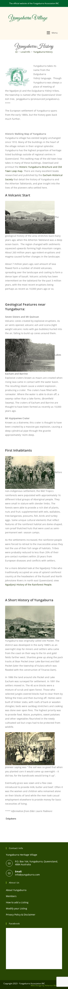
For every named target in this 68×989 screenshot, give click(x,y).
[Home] (16, 51)
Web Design (36, 985)
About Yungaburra (16, 890)
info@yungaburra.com (27, 874)
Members (11, 896)
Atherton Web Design (55, 985)
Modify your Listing (16, 908)
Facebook (14, 923)
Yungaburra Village (27, 18)
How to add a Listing (17, 902)
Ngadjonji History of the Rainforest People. (28, 584)
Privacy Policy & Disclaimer (20, 914)
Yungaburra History (43, 51)
